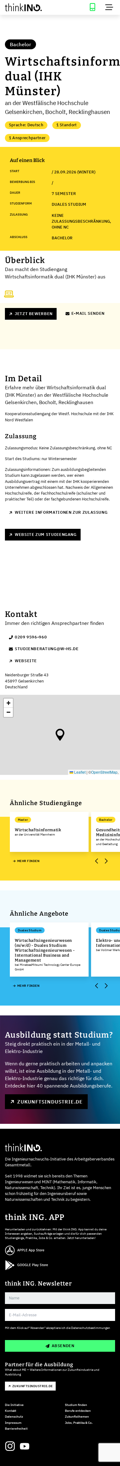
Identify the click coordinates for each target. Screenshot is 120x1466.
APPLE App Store (30, 1250)
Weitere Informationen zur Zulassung (61, 512)
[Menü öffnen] (109, 7)
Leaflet (79, 772)
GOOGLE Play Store (32, 1265)
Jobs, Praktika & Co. (79, 1423)
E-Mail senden (88, 313)
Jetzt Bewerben (34, 313)
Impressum (13, 1423)
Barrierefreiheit (16, 1429)
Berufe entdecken (78, 1411)
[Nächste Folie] (105, 861)
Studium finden (76, 1405)
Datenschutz (14, 1417)
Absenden (63, 1345)
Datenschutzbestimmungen (90, 1328)
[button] (60, 735)
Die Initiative (14, 1405)
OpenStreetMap (104, 772)
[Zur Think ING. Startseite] (30, 7)
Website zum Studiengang (46, 534)
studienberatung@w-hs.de (47, 648)
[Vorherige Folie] (96, 861)
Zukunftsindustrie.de (50, 1102)
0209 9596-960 (31, 637)
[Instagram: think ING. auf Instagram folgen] (10, 1446)
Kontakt (10, 1411)
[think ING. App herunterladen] (92, 7)
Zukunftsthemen (77, 1417)
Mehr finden (28, 861)
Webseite (26, 660)
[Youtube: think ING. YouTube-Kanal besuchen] (25, 1446)
